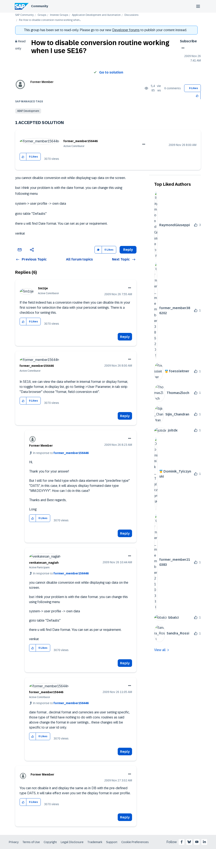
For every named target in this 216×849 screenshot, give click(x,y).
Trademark (94, 842)
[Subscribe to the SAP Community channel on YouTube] (196, 842)
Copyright (50, 842)
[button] (197, 95)
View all (160, 650)
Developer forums (126, 30)
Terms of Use (31, 842)
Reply (125, 337)
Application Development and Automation (96, 15)
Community (39, 6)
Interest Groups (59, 15)
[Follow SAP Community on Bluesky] (189, 842)
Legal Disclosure (72, 842)
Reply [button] (128, 249)
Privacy (14, 842)
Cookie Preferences (135, 842)
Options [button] (182, 48)
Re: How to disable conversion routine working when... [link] (50, 20)
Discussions (131, 15)
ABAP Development (28, 110)
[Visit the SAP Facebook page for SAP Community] (181, 842)
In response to (61, 453)
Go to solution (111, 72)
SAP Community (24, 15)
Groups (42, 15)
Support (111, 842)
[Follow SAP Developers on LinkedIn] (204, 842)
